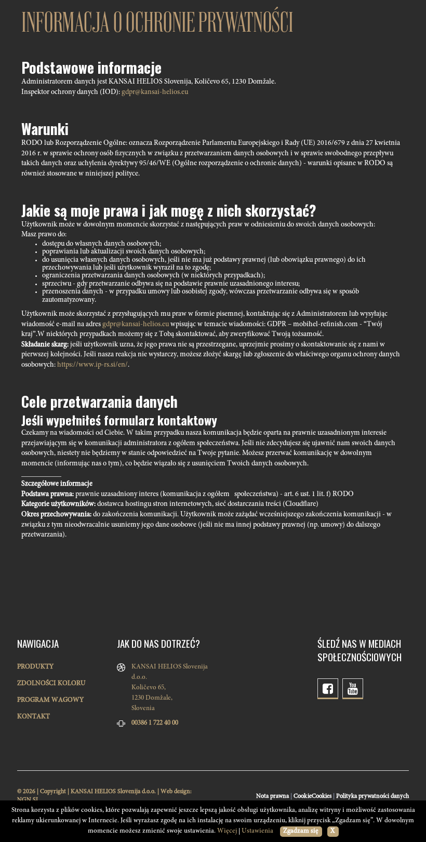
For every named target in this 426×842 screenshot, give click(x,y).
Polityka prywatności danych (372, 796)
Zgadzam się (300, 831)
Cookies (321, 796)
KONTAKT (33, 717)
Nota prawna (272, 796)
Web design (175, 791)
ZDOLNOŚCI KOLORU (51, 683)
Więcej (227, 831)
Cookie (303, 796)
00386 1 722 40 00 (154, 723)
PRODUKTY (35, 667)
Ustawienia (257, 831)
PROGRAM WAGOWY (50, 700)
